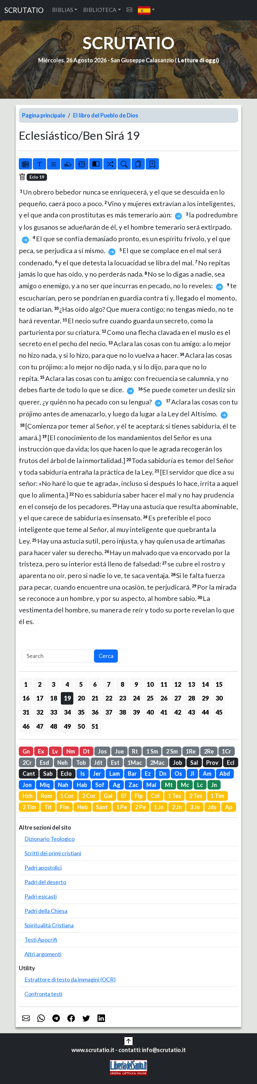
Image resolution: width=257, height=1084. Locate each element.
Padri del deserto (45, 881)
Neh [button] (62, 762)
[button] (146, 10)
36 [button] (95, 712)
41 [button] (163, 712)
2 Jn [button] (177, 807)
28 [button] (191, 698)
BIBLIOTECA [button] (99, 9)
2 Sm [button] (172, 751)
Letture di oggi (197, 60)
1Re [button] (191, 751)
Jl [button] (192, 773)
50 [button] (81, 726)
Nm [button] (70, 751)
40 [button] (150, 712)
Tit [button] (48, 807)
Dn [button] (162, 773)
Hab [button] (82, 784)
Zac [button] (133, 784)
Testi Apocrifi (40, 939)
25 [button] (150, 698)
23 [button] (122, 698)
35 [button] (81, 712)
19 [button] (67, 698)
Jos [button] (102, 751)
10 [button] (150, 684)
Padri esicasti (40, 896)
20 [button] (81, 698)
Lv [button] (55, 751)
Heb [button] (82, 807)
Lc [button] (200, 784)
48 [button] (53, 726)
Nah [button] (63, 784)
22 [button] (108, 698)
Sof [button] (99, 784)
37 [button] (108, 712)
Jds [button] (212, 807)
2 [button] (39, 684)
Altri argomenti (42, 954)
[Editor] (81, 163)
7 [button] (108, 684)
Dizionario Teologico (49, 838)
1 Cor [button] (67, 795)
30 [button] (219, 698)
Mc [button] (185, 784)
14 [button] (205, 684)
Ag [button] (116, 784)
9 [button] (136, 684)
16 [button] (26, 698)
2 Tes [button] (195, 795)
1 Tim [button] (217, 795)
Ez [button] (148, 773)
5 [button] (81, 684)
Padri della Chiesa (45, 910)
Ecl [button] (230, 762)
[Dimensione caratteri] (39, 163)
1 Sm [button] (152, 751)
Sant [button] (102, 807)
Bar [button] (132, 773)
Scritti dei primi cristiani (52, 853)
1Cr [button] (226, 751)
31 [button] (26, 712)
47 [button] (39, 726)
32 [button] (39, 712)
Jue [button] (119, 751)
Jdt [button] (98, 762)
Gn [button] (26, 751)
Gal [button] (108, 795)
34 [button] (67, 712)
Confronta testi (43, 993)
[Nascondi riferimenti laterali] (67, 163)
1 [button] (26, 684)
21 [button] (95, 698)
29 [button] (205, 698)
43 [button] (191, 712)
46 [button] (26, 726)
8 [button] (122, 684)
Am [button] (207, 773)
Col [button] (155, 795)
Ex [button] (41, 751)
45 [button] (219, 712)
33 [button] (53, 712)
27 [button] (177, 698)
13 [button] (191, 684)
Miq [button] (45, 784)
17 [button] (39, 698)
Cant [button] (29, 773)
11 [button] (163, 684)
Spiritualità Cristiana (49, 925)
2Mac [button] (157, 762)
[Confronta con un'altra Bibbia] (95, 163)
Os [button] (178, 773)
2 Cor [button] (89, 795)
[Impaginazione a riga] (53, 163)
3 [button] (53, 684)
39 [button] (136, 712)
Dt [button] (86, 751)
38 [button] (122, 712)
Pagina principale (43, 115)
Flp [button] (139, 795)
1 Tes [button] (174, 795)
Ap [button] (228, 807)
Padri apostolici (43, 867)
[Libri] (25, 163)
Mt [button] (169, 784)
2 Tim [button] (29, 807)
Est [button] (115, 762)
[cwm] (129, 10)
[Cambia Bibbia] (110, 163)
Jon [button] (27, 784)
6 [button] (95, 684)
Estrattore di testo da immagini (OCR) (70, 979)
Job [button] (177, 762)
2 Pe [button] (140, 807)
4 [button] (67, 684)
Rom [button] (46, 795)
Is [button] (82, 773)
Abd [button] (224, 773)
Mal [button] (151, 784)
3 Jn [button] (195, 807)
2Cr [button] (27, 762)
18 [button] (53, 698)
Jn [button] (214, 784)
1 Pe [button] (121, 807)
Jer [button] (97, 773)
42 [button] (177, 712)
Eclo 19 (36, 177)
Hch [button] (28, 795)
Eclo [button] (66, 773)
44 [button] (205, 712)
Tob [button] (81, 762)
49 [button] (67, 726)
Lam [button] (114, 773)
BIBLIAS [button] (62, 9)
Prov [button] (212, 762)
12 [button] (177, 684)
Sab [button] (48, 773)
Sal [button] (194, 762)
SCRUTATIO (24, 10)
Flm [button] (64, 807)
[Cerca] (124, 163)
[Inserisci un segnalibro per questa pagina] (152, 163)
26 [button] (163, 698)
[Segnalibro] (138, 163)
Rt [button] (135, 751)
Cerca (106, 655)
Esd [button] (44, 762)
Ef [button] (124, 795)
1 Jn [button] (159, 807)
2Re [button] (209, 751)
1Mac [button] (135, 762)
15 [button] (219, 684)
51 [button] (95, 726)
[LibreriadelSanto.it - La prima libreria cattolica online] (128, 1066)
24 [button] (136, 698)
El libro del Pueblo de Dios (105, 115)
